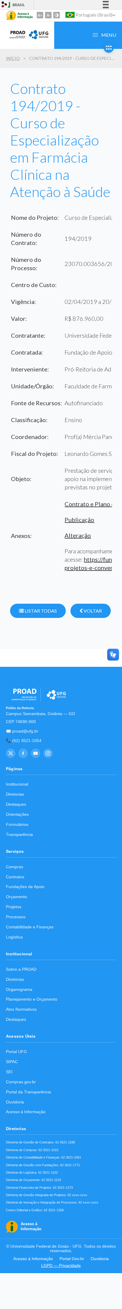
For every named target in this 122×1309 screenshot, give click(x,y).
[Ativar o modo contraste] (56, 15)
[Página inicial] (15, 38)
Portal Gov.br (72, 1259)
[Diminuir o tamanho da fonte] (48, 15)
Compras (14, 867)
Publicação (79, 519)
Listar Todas (40, 610)
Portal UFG (16, 1052)
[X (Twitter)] (10, 753)
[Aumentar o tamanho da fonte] (40, 15)
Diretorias (15, 794)
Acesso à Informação (26, 1112)
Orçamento (16, 897)
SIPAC (12, 1062)
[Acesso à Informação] (19, 15)
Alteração (78, 535)
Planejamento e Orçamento (31, 999)
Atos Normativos (21, 1009)
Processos (15, 917)
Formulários (17, 824)
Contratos (15, 877)
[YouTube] (35, 753)
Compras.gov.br (21, 1082)
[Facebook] (23, 753)
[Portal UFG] (38, 38)
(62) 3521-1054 (26, 740)
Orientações (17, 814)
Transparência (19, 834)
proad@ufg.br (25, 731)
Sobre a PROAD (21, 969)
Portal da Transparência (28, 1092)
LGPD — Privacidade (61, 1265)
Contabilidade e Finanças (30, 927)
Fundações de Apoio (25, 887)
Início (13, 58)
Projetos (13, 907)
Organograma (19, 989)
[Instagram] (48, 753)
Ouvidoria (15, 1102)
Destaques (16, 804)
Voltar (92, 610)
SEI (9, 1072)
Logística (14, 937)
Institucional (17, 784)
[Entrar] (4, 5)
